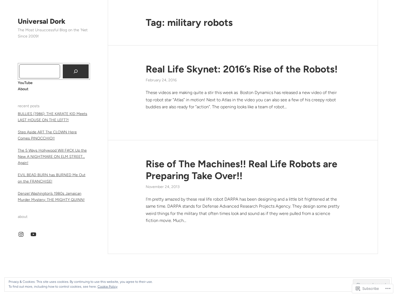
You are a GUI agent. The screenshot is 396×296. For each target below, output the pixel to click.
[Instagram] (21, 234)
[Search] (76, 71)
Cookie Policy (107, 286)
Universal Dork (41, 21)
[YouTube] (33, 234)
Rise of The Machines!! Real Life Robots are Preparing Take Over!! (241, 169)
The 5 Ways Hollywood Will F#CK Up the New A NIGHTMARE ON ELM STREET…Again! (52, 156)
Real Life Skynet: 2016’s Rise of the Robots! (242, 69)
